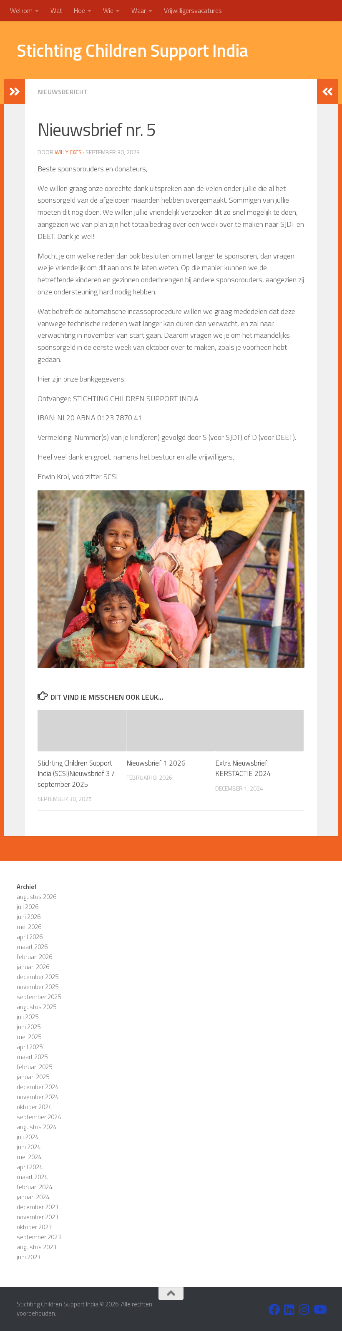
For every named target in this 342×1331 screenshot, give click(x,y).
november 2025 (37, 987)
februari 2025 (34, 1067)
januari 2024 (33, 1197)
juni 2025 (28, 1027)
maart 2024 (32, 1177)
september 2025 (39, 997)
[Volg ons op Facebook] (274, 1310)
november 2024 (37, 1097)
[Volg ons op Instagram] (304, 1310)
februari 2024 (34, 1187)
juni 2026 (28, 917)
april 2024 (30, 1167)
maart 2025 (32, 1057)
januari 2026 (33, 967)
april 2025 (30, 1047)
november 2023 (37, 1217)
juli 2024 (27, 1137)
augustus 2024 (36, 1127)
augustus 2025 (36, 1007)
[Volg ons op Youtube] (319, 1310)
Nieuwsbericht (63, 92)
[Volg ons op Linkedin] (289, 1310)
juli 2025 (27, 1017)
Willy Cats (68, 152)
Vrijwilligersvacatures (193, 10)
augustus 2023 (36, 1247)
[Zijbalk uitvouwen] (14, 91)
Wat (56, 10)
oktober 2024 (34, 1107)
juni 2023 (28, 1257)
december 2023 (37, 1207)
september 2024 (39, 1117)
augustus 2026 (36, 897)
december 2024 (37, 1087)
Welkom (21, 10)
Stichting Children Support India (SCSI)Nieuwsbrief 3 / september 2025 (76, 774)
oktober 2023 (34, 1227)
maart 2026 (32, 947)
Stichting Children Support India (132, 50)
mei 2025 (29, 1037)
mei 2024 (29, 1157)
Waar (138, 10)
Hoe (79, 10)
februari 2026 (34, 957)
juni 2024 (28, 1147)
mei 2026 (29, 927)
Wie (108, 10)
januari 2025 (33, 1077)
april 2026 (30, 937)
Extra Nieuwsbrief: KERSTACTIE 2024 (243, 768)
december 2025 (37, 977)
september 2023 (39, 1237)
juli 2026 (27, 907)
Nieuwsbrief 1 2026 (156, 763)
